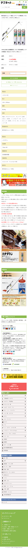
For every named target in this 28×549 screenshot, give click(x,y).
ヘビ (5, 424)
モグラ (5, 422)
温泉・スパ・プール (8, 486)
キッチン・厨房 (7, 466)
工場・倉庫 (6, 489)
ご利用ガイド (6, 524)
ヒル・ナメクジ (7, 419)
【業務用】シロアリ (8, 398)
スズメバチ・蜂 (7, 404)
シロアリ (6, 395)
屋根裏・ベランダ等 (8, 463)
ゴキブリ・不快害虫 (8, 401)
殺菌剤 (5, 442)
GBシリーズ (4, 502)
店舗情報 (5, 537)
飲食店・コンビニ (8, 491)
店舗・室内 (6, 469)
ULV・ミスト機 (7, 444)
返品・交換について (8, 528)
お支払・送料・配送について (10, 526)
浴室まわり (6, 475)
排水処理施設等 (7, 494)
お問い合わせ (6, 539)
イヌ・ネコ (6, 436)
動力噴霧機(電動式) (8, 447)
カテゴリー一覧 (7, 516)
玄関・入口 (6, 480)
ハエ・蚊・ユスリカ (8, 413)
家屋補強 (6, 450)
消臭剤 (5, 439)
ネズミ (5, 416)
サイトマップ (6, 543)
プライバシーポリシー (9, 541)
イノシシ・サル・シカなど (10, 433)
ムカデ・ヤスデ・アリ (9, 407)
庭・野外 (6, 458)
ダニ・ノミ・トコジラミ (9, 410)
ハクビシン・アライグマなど (10, 430)
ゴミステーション (8, 483)
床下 (5, 460)
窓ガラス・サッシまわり (9, 472)
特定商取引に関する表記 (9, 530)
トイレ (5, 477)
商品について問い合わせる (15, 82)
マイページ (15, 85)
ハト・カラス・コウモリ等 (10, 427)
